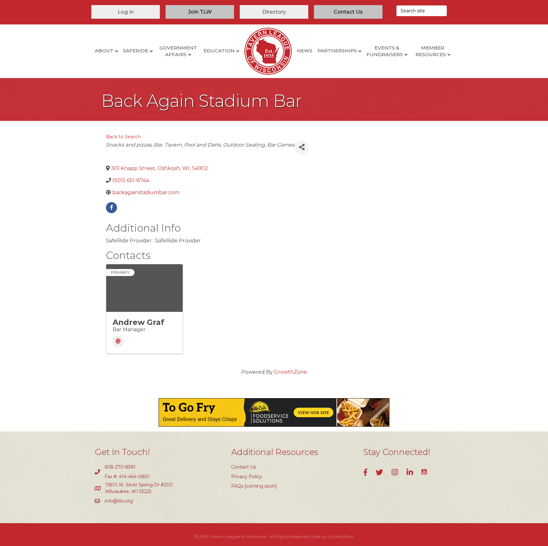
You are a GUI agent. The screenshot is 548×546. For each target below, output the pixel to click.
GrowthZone (290, 372)
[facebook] (111, 207)
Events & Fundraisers (385, 51)
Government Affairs (178, 51)
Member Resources (430, 51)
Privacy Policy (246, 476)
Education (219, 51)
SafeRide (135, 51)
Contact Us (243, 467)
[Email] (118, 341)
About (104, 51)
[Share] (302, 147)
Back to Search (123, 137)
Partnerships (337, 51)
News (304, 51)
